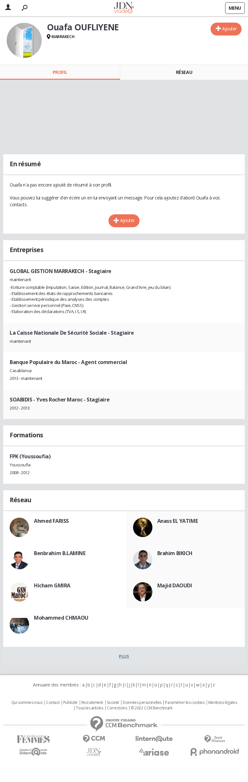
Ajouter (229, 28)
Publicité (70, 702)
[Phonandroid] (214, 752)
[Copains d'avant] (33, 752)
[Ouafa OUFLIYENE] (24, 40)
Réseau (184, 72)
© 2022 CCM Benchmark (151, 708)
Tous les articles (89, 708)
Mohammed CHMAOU (61, 617)
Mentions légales (222, 702)
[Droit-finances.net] (214, 739)
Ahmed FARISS (51, 520)
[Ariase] (154, 752)
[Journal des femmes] (33, 739)
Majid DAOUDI (174, 585)
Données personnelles (142, 702)
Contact (52, 702)
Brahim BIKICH (175, 553)
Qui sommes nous (27, 702)
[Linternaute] (154, 739)
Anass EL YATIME (177, 520)
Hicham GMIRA (52, 585)
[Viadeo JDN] (94, 752)
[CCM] (94, 739)
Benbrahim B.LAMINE (59, 553)
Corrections (117, 708)
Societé (113, 702)
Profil (60, 72)
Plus (124, 656)
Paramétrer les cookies (184, 702)
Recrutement (92, 702)
